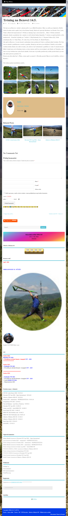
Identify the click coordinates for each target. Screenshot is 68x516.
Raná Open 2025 (7, 421)
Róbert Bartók (6, 438)
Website (26, 106)
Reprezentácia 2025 (10, 382)
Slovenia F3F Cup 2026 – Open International (33, 141)
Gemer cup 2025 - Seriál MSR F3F (12, 408)
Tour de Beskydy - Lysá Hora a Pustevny (13, 404)
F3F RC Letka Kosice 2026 (13, 140)
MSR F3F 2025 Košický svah (10, 412)
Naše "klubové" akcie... (26, 23)
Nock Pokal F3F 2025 (8, 410)
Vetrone (16, 512)
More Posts (20, 106)
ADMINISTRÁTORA (16, 482)
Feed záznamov (7, 468)
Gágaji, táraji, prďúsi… (9, 213)
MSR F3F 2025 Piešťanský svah (11, 414)
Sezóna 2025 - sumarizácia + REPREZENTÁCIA (15, 399)
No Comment (36, 23)
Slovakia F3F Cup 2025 (9, 406)
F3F (19, 23)
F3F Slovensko (24, 512)
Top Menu (9, 2)
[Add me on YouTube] (25, 111)
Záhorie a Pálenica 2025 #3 (10, 419)
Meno (36, 181)
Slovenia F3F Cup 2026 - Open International (14, 395)
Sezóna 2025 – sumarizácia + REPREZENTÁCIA (24, 440)
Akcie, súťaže (10, 512)
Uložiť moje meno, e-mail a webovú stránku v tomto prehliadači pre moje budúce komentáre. (26, 193)
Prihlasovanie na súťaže (45, 512)
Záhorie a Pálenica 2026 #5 (53, 140)
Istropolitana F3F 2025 (9, 401)
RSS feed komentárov (8, 471)
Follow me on (9, 220)
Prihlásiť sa (6, 466)
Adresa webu (38, 189)
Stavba (4, 512)
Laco (6, 23)
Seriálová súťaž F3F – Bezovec (55, 213)
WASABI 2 (6, 423)
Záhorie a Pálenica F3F (34, 512)
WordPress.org (7, 473)
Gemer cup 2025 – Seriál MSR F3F (26, 446)
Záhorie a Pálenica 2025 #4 (10, 417)
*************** (9, 487)
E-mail (37, 185)
